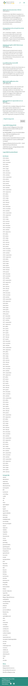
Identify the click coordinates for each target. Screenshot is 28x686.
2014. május (5, 404)
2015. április (5, 383)
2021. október (6, 229)
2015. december (6, 366)
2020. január (6, 271)
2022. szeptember (7, 213)
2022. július (5, 217)
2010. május (5, 467)
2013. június (5, 421)
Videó (4, 656)
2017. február (6, 337)
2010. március (6, 471)
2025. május (6, 168)
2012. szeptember (7, 438)
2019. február (6, 288)
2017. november (6, 318)
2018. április (5, 309)
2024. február (6, 181)
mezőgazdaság (6, 601)
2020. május (6, 263)
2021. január (6, 246)
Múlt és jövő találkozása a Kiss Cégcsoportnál (10, 82)
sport (4, 620)
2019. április (5, 284)
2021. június (5, 236)
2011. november (6, 448)
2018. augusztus (7, 301)
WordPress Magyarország (9, 672)
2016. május (5, 356)
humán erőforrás (7, 548)
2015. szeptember (7, 372)
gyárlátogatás (6, 546)
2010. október (6, 457)
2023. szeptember (7, 189)
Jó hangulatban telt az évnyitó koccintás (13, 28)
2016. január (6, 364)
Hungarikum (6, 551)
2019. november (6, 276)
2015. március (6, 385)
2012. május (5, 446)
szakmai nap (6, 631)
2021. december (6, 225)
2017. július (5, 326)
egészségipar (6, 504)
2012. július (5, 442)
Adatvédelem (5, 684)
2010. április (5, 469)
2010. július (5, 463)
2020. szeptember (7, 255)
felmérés (5, 534)
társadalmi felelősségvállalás (9, 639)
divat (4, 502)
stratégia (5, 624)
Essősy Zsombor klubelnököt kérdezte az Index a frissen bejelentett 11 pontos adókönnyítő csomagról (14, 139)
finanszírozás (6, 536)
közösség (5, 584)
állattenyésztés (6, 485)
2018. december (6, 292)
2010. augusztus (7, 461)
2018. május (5, 307)
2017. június (5, 328)
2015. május (5, 381)
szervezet (5, 635)
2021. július (5, 234)
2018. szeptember (7, 299)
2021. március (6, 242)
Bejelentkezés (6, 666)
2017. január (6, 339)
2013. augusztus (7, 417)
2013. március (6, 427)
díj (3, 500)
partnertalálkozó (7, 609)
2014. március (6, 408)
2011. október (6, 450)
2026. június (6, 158)
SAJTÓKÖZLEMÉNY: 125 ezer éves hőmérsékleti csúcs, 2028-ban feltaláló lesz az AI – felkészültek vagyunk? (14, 134)
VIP (3, 658)
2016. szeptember (7, 347)
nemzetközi (5, 603)
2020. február (6, 269)
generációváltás (6, 544)
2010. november (6, 454)
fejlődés (5, 529)
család (4, 496)
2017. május (5, 330)
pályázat (5, 605)
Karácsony (5, 565)
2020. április (6, 265)
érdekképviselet (6, 519)
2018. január (6, 314)
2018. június (5, 305)
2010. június (5, 465)
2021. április (5, 240)
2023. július (5, 194)
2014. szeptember (7, 398)
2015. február (6, 387)
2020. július (5, 259)
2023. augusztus (7, 191)
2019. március (6, 286)
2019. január (6, 290)
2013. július (5, 419)
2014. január (6, 412)
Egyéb (4, 506)
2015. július (5, 377)
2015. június (5, 379)
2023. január (6, 204)
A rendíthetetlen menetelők (10, 63)
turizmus (5, 647)
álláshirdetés (6, 483)
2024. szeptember (7, 177)
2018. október (6, 297)
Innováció (5, 555)
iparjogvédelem (6, 559)
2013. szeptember (7, 414)
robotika (5, 614)
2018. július (5, 303)
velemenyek (5, 652)
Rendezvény (5, 612)
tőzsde (4, 643)
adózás (4, 477)
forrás (4, 538)
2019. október (6, 278)
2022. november (7, 208)
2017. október (6, 320)
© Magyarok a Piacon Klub (8, 679)
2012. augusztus (7, 440)
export (4, 525)
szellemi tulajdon (7, 633)
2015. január (6, 389)
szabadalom (5, 626)
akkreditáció (6, 479)
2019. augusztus (7, 282)
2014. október (6, 396)
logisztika (5, 593)
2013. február (6, 429)
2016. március (6, 360)
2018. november (6, 295)
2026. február (6, 160)
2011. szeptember (7, 452)
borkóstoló (5, 492)
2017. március (6, 335)
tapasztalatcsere (7, 637)
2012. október (6, 436)
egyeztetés (5, 511)
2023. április (6, 200)
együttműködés (6, 513)
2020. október (6, 252)
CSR (4, 498)
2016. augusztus (7, 349)
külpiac (4, 588)
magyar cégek (6, 595)
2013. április (5, 425)
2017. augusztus (7, 324)
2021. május (5, 238)
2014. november (6, 393)
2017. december (6, 316)
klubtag (5, 574)
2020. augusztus (7, 257)
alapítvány (5, 481)
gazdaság (5, 542)
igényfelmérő (6, 553)
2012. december (6, 431)
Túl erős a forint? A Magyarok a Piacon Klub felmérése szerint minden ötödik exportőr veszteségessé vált (13, 129)
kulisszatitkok (6, 586)
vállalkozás (5, 649)
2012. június (5, 444)
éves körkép (5, 521)
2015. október (6, 370)
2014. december (6, 391)
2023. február (6, 202)
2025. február (6, 170)
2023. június (6, 196)
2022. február (6, 223)
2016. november (6, 343)
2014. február (6, 410)
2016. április (5, 358)
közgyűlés (5, 582)
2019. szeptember (7, 280)
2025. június (6, 166)
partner (4, 607)
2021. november (6, 227)
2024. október (6, 175)
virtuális (5, 660)
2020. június (6, 261)
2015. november (6, 368)
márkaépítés (6, 599)
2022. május (6, 219)
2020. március (6, 267)
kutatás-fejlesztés (7, 591)
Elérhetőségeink (6, 680)
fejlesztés (5, 527)
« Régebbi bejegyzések (8, 119)
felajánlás (5, 532)
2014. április (5, 406)
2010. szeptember (7, 459)
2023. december (6, 185)
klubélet (5, 572)
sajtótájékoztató (7, 616)
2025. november (7, 162)
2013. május (5, 423)
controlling (5, 494)
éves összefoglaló (7, 523)
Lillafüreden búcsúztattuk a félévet (12, 10)
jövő (4, 561)
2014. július (5, 400)
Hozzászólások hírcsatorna (9, 670)
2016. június (5, 353)
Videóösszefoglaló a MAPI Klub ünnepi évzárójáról (13, 45)
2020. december (7, 248)
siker (4, 618)
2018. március (6, 311)
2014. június (5, 402)
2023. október (6, 187)
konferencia (5, 576)
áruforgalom (6, 487)
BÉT (4, 490)
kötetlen (5, 578)
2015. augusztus (7, 375)
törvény (5, 641)
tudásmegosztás (7, 645)
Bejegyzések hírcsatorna (8, 668)
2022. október (6, 210)
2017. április (5, 332)
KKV (4, 567)
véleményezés (6, 654)
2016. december (6, 341)
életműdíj (5, 517)
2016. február (6, 362)
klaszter (5, 570)
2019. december (6, 274)
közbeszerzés (6, 580)
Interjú (4, 557)
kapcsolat (5, 563)
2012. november (6, 433)
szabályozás (5, 628)
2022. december (6, 206)
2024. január (6, 183)
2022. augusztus (7, 215)
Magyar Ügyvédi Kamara (8, 597)
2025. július (5, 164)
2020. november (7, 250)
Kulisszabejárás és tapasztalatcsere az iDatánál (13, 101)
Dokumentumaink (6, 682)
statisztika (5, 622)
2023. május (6, 198)
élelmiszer (5, 515)
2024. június (6, 179)
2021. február (6, 244)
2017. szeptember (7, 322)
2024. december (7, 173)
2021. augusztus (7, 231)
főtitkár (5, 540)
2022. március (6, 221)
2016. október (6, 345)
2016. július (5, 351)
